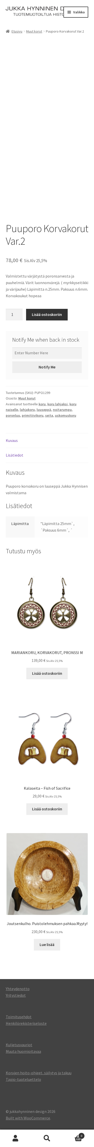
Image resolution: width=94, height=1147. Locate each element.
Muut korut (34, 31)
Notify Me (47, 366)
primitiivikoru (32, 415)
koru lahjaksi (57, 404)
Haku (47, 1138)
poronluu (13, 415)
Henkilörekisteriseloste (26, 1023)
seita (49, 415)
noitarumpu (62, 409)
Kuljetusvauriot (19, 1044)
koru (42, 404)
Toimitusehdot (19, 1016)
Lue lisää (47, 944)
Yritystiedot (16, 995)
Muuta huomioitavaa (23, 1051)
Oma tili (15, 1138)
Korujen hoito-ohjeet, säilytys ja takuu (38, 1072)
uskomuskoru (65, 415)
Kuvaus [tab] (12, 440)
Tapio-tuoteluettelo (23, 1079)
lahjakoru (27, 409)
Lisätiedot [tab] (14, 455)
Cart (72, 1134)
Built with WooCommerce (28, 1117)
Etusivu (17, 31)
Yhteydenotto (18, 988)
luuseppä (44, 409)
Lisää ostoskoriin (47, 314)
